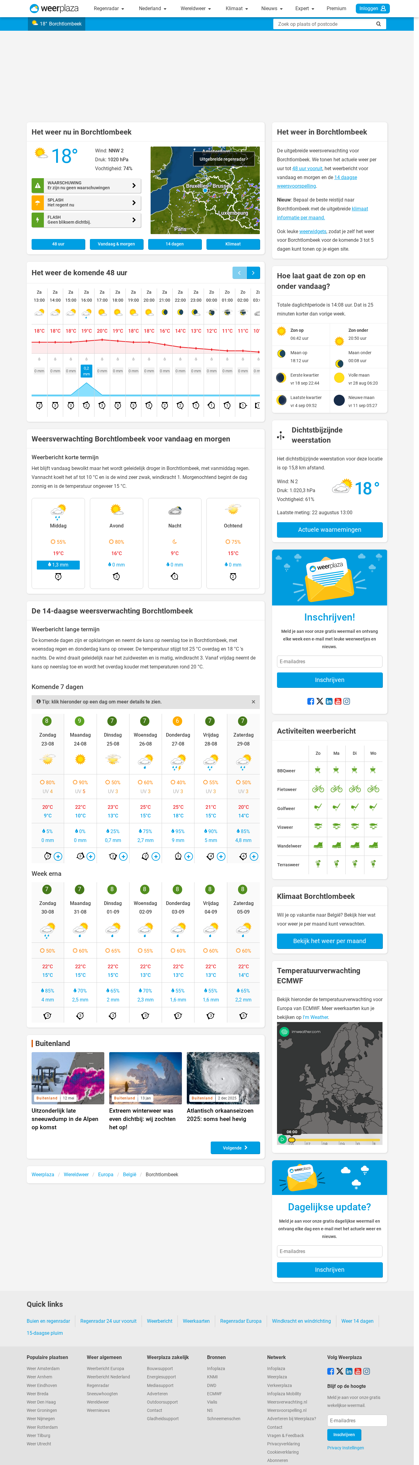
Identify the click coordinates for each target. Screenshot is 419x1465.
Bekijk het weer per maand (329, 941)
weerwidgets (312, 231)
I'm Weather (315, 1017)
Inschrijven (329, 680)
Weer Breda (37, 1393)
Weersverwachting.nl (287, 1402)
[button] (205, 190)
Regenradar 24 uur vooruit (108, 1321)
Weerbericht (159, 1321)
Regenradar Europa (241, 1321)
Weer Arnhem (39, 1377)
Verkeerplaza (279, 1385)
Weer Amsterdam (43, 1368)
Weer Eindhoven (42, 1385)
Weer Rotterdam (42, 1427)
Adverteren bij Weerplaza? (291, 1418)
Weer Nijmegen (41, 1418)
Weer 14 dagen (357, 1321)
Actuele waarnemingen (329, 529)
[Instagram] (346, 702)
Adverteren (157, 1393)
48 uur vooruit (307, 168)
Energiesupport (161, 1377)
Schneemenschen (223, 1418)
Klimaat (235, 8)
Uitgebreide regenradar (223, 159)
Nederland (150, 8)
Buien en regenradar (48, 1321)
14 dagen (175, 244)
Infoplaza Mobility (284, 1393)
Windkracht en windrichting (301, 1321)
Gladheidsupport (163, 1418)
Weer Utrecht (39, 1444)
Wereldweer (194, 8)
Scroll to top (409, 1455)
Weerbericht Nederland (108, 1377)
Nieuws (270, 8)
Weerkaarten (196, 1321)
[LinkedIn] (329, 702)
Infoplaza (216, 1368)
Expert (302, 8)
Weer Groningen (42, 1410)
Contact (154, 1410)
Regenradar (107, 8)
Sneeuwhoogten (102, 1393)
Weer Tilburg (38, 1435)
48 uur (58, 244)
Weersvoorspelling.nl (286, 1410)
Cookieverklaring (283, 1452)
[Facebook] (310, 702)
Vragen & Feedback (285, 1435)
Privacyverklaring (283, 1444)
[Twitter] (320, 702)
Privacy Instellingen (345, 1447)
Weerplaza (277, 1377)
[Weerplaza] (54, 8)
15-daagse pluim (45, 1333)
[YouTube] (338, 702)
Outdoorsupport (162, 1402)
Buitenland (52, 1043)
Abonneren (277, 1460)
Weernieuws (98, 1410)
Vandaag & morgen (116, 244)
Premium (336, 8)
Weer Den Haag (41, 1402)
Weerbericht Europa (105, 1368)
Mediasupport (160, 1385)
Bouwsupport (160, 1368)
